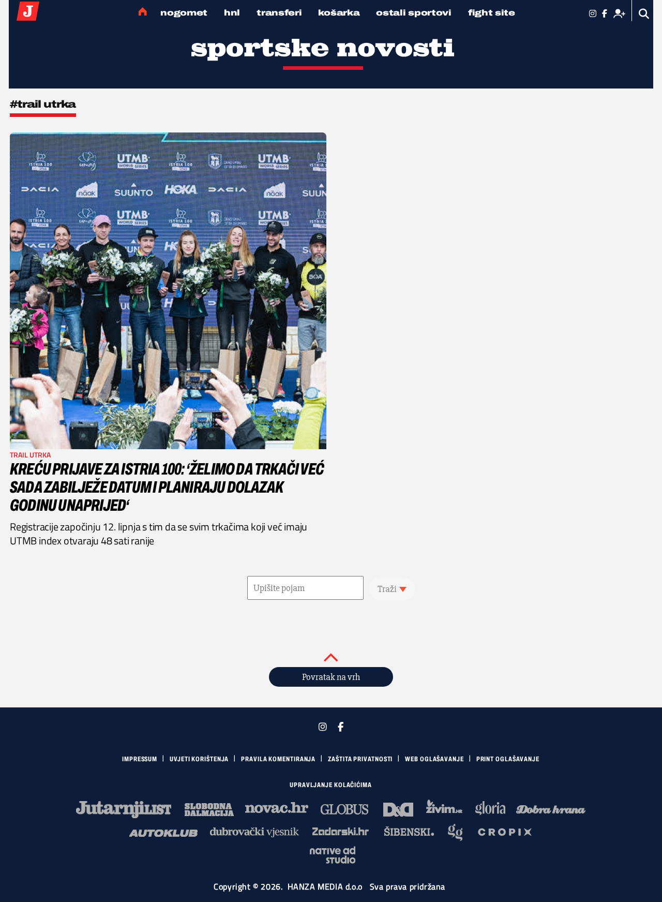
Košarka (338, 12)
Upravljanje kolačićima (331, 785)
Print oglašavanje (507, 759)
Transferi (279, 12)
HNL (232, 12)
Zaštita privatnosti (360, 759)
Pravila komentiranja (278, 759)
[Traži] (644, 13)
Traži (387, 589)
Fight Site (491, 12)
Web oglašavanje (434, 759)
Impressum (139, 759)
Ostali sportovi (414, 12)
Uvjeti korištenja (199, 759)
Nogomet (183, 12)
